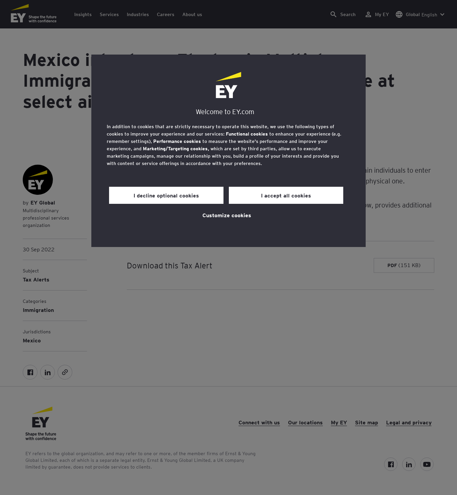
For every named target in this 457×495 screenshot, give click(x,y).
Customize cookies (226, 215)
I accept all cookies (286, 195)
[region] (228, 151)
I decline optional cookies (166, 195)
